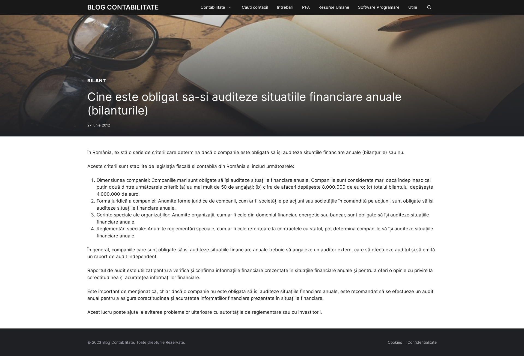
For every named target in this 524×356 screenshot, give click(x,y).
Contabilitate (213, 7)
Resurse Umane (333, 7)
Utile (412, 7)
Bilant (96, 80)
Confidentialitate (422, 342)
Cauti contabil (255, 7)
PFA (306, 7)
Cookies (395, 342)
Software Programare (379, 7)
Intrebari (285, 7)
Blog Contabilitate (123, 7)
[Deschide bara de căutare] (429, 7)
